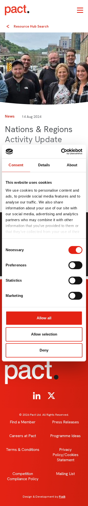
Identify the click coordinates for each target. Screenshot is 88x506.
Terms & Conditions (22, 449)
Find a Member (22, 422)
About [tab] (72, 165)
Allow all (44, 318)
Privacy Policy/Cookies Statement (65, 454)
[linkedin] (37, 396)
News (9, 116)
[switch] (75, 265)
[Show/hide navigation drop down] (80, 10)
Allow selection (44, 334)
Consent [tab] (16, 165)
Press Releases (65, 422)
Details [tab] (44, 165)
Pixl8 (62, 497)
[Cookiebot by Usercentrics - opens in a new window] (62, 151)
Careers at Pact (22, 435)
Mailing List (65, 473)
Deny (44, 350)
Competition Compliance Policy (22, 476)
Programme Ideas (65, 435)
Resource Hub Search (31, 26)
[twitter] (51, 396)
